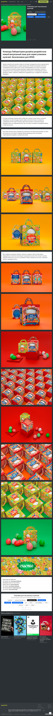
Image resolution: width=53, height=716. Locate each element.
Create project (43, 1)
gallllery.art (50, 706)
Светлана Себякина (16, 581)
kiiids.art (49, 707)
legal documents (23, 714)
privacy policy (16, 714)
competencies (12, 1)
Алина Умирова (15, 584)
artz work (39, 706)
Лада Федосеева (13, 589)
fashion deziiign (41, 707)
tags (18, 1)
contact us (29, 714)
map (22, 1)
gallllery (49, 704)
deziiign (39, 704)
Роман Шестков (17, 587)
